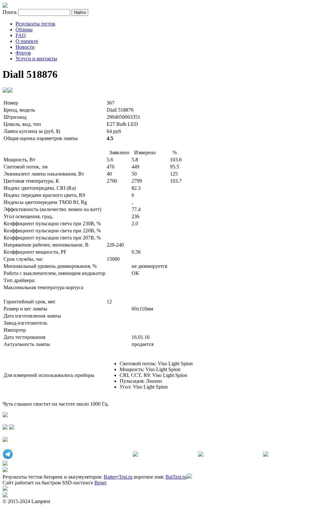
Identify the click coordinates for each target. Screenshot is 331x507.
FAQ (21, 35)
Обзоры (24, 29)
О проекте (27, 41)
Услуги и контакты (36, 58)
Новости (25, 47)
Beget (100, 482)
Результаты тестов (35, 23)
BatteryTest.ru (118, 477)
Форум (23, 53)
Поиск (10, 12)
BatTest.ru (176, 477)
